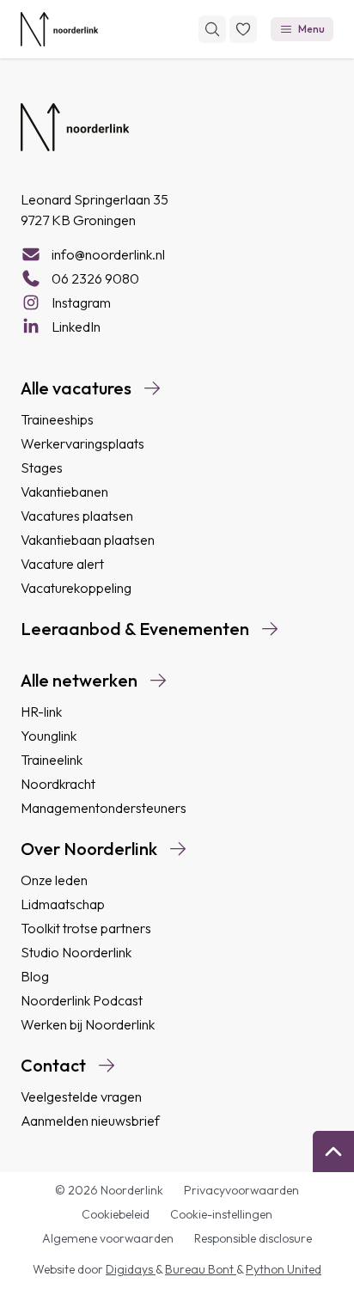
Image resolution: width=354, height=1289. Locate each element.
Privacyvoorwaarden (241, 1190)
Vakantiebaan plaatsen (88, 539)
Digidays (131, 1269)
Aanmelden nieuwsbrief (90, 1120)
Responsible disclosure (253, 1238)
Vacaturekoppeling (76, 587)
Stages (42, 467)
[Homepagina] (59, 29)
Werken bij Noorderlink (88, 1024)
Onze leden (54, 880)
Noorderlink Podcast (82, 1000)
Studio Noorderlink (76, 952)
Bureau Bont (200, 1269)
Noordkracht (58, 783)
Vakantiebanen (64, 491)
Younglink (48, 735)
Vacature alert (62, 563)
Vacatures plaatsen (77, 515)
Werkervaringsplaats (82, 443)
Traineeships (57, 419)
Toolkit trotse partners (86, 928)
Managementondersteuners (103, 807)
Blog (35, 976)
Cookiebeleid (116, 1214)
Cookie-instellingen (221, 1214)
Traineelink (51, 759)
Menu (311, 28)
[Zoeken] (212, 29)
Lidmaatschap (63, 904)
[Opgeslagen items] (243, 29)
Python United (283, 1269)
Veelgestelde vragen (81, 1096)
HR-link (41, 711)
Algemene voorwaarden (108, 1238)
